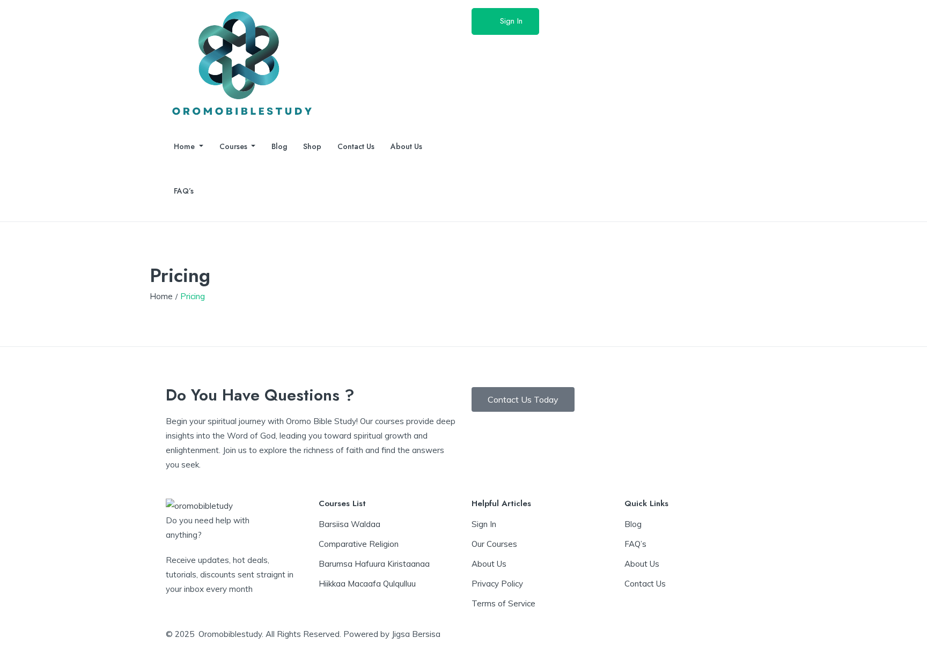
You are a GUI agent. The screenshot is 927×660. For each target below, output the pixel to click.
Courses (234, 146)
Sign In (511, 21)
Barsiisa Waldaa (349, 524)
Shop (312, 146)
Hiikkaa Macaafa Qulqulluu (367, 584)
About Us (406, 146)
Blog (279, 146)
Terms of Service (503, 603)
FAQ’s (184, 191)
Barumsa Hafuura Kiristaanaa (374, 564)
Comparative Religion (359, 544)
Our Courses (494, 544)
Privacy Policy (497, 584)
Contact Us (355, 146)
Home (185, 146)
